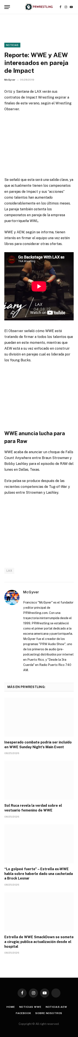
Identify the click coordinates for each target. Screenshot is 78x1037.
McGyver (9, 79)
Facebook (23, 1013)
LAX (9, 570)
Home (10, 1006)
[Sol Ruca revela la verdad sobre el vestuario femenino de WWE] (39, 780)
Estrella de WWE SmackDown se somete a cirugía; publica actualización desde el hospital (39, 942)
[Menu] (7, 7)
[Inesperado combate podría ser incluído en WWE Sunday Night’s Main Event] (39, 717)
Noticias (12, 45)
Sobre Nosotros (48, 1013)
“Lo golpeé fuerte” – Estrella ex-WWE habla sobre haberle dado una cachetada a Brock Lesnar (38, 874)
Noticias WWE (30, 1006)
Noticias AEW (56, 1006)
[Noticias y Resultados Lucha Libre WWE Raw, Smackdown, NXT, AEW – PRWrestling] (39, 7)
